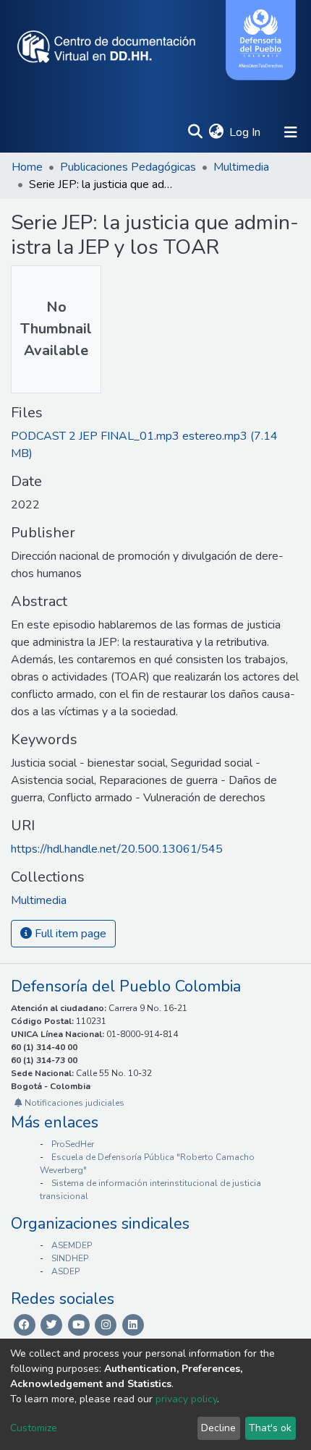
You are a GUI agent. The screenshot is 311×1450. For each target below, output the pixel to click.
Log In (245, 132)
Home (27, 167)
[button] (216, 132)
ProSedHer (72, 1144)
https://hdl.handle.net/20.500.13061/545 (117, 849)
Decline (218, 1428)
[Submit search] (195, 132)
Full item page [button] (69, 934)
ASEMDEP (71, 1245)
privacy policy (186, 1399)
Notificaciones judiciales (73, 1103)
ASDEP (65, 1271)
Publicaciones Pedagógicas (128, 167)
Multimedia (241, 167)
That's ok (270, 1428)
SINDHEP (69, 1258)
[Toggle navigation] (290, 132)
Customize (33, 1428)
